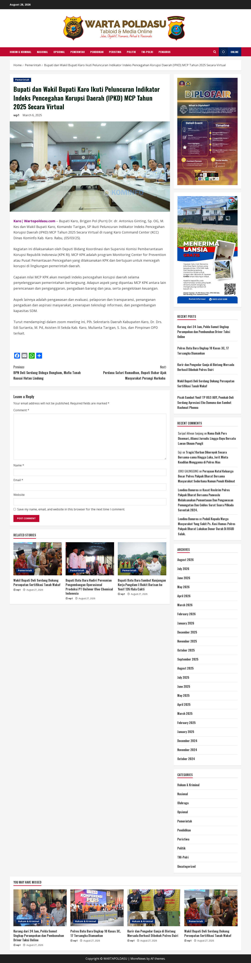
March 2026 (185, 605)
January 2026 (185, 623)
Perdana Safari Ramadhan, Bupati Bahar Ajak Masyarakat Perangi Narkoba (134, 372)
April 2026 (184, 596)
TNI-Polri (147, 52)
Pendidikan (96, 52)
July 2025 (183, 677)
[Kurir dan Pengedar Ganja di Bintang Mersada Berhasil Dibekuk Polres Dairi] (154, 907)
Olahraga (183, 803)
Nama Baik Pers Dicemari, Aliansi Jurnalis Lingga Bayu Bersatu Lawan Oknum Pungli (207, 438)
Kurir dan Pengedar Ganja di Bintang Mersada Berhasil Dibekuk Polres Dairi (152, 933)
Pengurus (165, 52)
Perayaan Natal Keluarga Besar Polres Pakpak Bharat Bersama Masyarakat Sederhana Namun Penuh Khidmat (206, 476)
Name (18, 465)
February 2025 (186, 723)
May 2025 (183, 695)
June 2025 (183, 686)
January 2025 (185, 732)
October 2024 (186, 759)
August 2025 (185, 668)
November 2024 (187, 750)
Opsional (59, 52)
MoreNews (138, 959)
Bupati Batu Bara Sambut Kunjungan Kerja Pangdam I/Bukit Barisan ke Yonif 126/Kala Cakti (142, 584)
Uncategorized (186, 866)
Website (19, 495)
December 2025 (187, 632)
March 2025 (185, 713)
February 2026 (186, 614)
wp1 (16, 115)
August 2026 (185, 559)
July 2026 (183, 569)
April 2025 (184, 704)
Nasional (42, 52)
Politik (131, 52)
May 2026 (183, 587)
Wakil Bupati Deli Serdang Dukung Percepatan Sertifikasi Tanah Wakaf (36, 582)
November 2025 (187, 641)
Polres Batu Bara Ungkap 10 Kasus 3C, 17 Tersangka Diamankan (95, 933)
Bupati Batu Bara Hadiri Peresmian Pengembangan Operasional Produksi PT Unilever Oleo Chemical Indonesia (89, 587)
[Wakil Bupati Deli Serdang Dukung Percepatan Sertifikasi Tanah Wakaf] (37, 558)
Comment (21, 410)
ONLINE (235, 52)
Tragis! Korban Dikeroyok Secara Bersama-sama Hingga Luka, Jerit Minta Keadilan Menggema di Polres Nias (203, 457)
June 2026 (183, 578)
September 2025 (187, 659)
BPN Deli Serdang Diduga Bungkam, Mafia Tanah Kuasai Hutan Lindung (47, 372)
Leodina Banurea (188, 490)
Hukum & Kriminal (20, 52)
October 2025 (186, 650)
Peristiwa (115, 52)
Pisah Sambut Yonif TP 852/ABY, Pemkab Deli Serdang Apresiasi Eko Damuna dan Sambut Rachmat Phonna (205, 402)
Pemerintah (77, 52)
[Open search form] (214, 51)
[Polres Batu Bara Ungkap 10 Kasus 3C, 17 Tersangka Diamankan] (97, 907)
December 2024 (187, 741)
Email (18, 480)
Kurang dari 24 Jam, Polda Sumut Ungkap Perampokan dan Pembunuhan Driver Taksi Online (203, 332)
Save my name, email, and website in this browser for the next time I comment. (71, 509)
